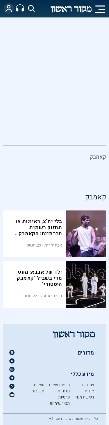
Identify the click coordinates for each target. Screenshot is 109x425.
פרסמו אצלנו (59, 385)
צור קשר (87, 385)
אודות (89, 391)
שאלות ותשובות (38, 388)
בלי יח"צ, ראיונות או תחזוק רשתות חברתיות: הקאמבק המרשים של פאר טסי (37, 230)
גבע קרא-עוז (51, 296)
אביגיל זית (53, 245)
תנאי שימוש (60, 403)
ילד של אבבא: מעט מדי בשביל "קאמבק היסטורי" (39, 278)
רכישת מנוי (85, 397)
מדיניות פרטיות (64, 394)
